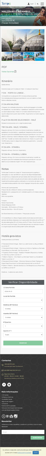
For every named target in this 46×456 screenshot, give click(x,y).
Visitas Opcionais (8, 72)
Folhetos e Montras (7, 397)
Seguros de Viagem (7, 401)
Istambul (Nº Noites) (10, 313)
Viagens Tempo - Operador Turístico (11, 3)
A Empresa (5, 395)
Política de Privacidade (8, 406)
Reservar (23, 343)
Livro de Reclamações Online (10, 410)
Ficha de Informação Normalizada (12, 408)
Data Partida (10, 287)
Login (32, 4)
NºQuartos (7, 322)
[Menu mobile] (42, 4)
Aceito (36, 452)
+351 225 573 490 (13, 365)
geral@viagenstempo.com (12, 370)
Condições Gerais (7, 399)
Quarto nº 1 (7, 331)
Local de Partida (9, 296)
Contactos (5, 403)
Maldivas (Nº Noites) (10, 305)
